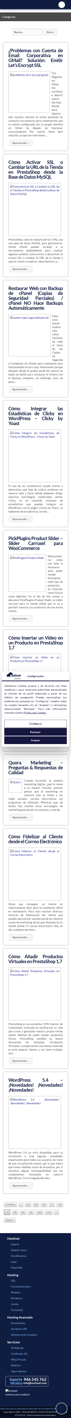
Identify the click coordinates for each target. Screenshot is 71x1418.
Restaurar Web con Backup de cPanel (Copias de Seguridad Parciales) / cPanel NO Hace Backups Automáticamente (35, 298)
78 (60, 1204)
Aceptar (35, 740)
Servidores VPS (19, 1328)
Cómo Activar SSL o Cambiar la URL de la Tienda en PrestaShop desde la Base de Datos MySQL (35, 169)
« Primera (10, 1204)
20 (36, 1204)
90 (31, 1212)
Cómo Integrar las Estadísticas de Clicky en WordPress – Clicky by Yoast (35, 416)
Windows (16, 1292)
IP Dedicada (17, 1347)
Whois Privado (18, 1359)
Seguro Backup (18, 1371)
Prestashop (17, 1309)
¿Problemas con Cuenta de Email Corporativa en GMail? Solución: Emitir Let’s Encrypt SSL (35, 57)
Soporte (15, 1244)
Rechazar (35, 731)
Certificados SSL (19, 1353)
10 (28, 1204)
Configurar (35, 723)
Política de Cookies (35, 712)
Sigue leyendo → (20, 142)
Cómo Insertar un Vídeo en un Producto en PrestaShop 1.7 (35, 643)
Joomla (14, 1304)
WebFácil (16, 1365)
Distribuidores (18, 1323)
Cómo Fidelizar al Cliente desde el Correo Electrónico (35, 839)
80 (15, 1212)
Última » (10, 1220)
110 (49, 1212)
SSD (13, 1280)
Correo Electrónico (20, 1286)
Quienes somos (19, 1250)
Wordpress (16, 1298)
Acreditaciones (18, 1255)
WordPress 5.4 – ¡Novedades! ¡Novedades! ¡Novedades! (35, 1085)
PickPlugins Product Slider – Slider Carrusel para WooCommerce (35, 543)
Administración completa (24, 1334)
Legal (14, 1261)
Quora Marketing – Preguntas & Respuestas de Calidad (35, 767)
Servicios (13, 1342)
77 (52, 1204)
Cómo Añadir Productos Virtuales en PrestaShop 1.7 (35, 958)
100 (40, 1212)
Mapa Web (16, 1267)
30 (44, 1204)
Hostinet (35, 4)
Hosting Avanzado (20, 1317)
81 (23, 1212)
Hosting (12, 1275)
